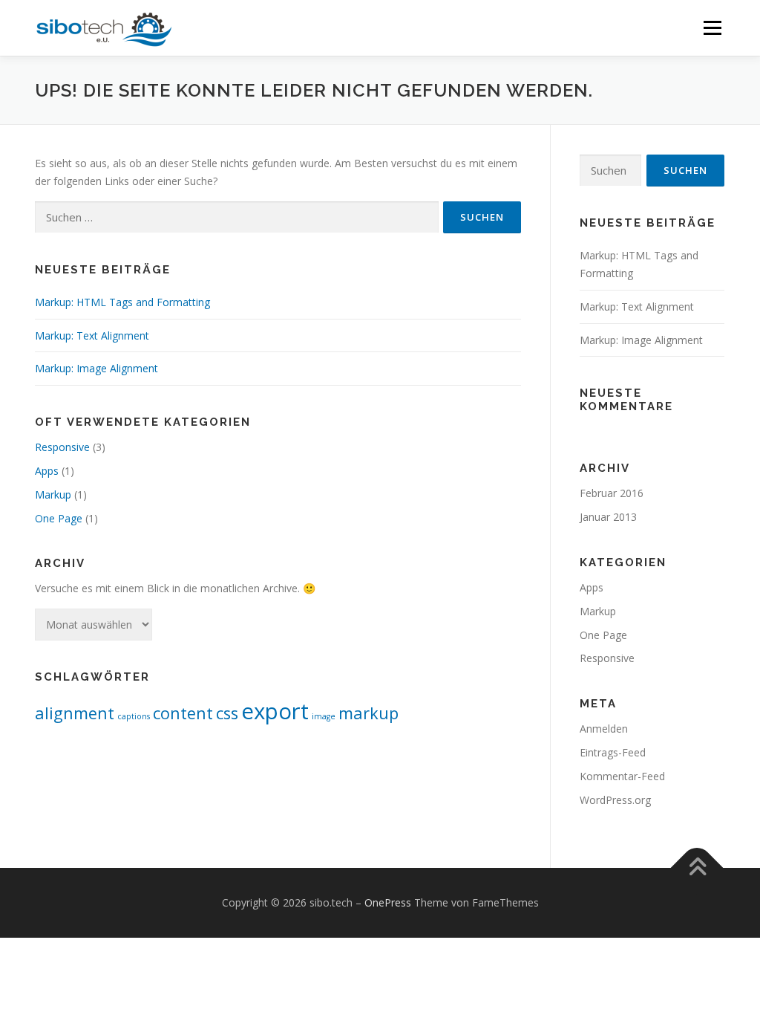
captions (133, 716)
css (227, 713)
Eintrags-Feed (613, 752)
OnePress (387, 902)
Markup (53, 494)
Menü (712, 28)
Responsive (62, 447)
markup (368, 713)
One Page (58, 518)
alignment (74, 713)
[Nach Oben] (697, 868)
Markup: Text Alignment (92, 335)
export (275, 711)
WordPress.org (615, 800)
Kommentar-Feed (622, 776)
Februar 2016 (611, 493)
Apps (47, 471)
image (323, 716)
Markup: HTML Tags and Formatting (122, 302)
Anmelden (604, 728)
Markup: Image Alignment (96, 368)
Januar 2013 (608, 517)
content (183, 713)
